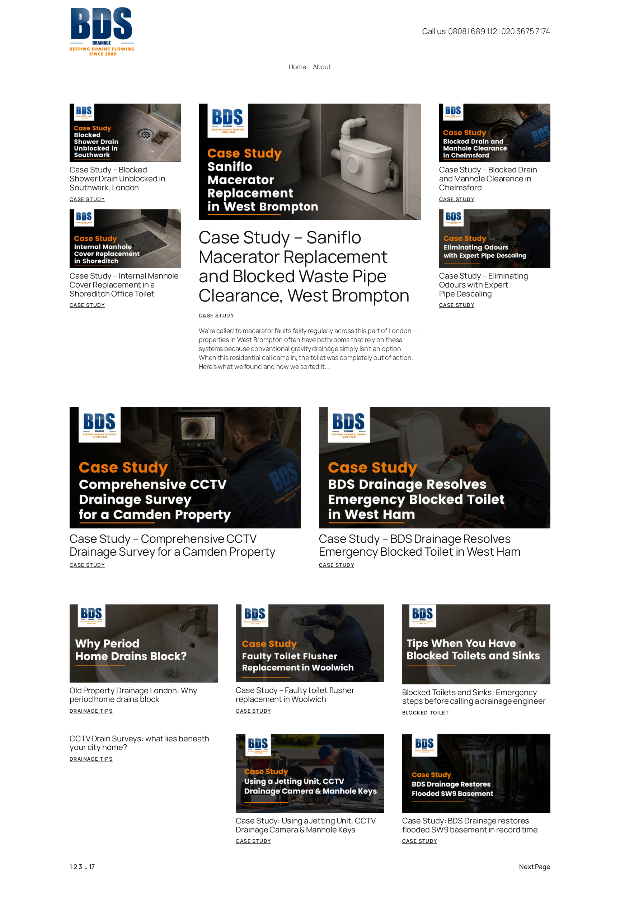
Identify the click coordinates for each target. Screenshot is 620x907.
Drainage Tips (91, 710)
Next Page (534, 866)
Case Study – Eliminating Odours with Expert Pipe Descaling (483, 284)
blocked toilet (425, 712)
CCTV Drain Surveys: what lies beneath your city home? (139, 743)
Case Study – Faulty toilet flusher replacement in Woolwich (295, 695)
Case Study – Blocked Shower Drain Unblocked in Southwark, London (117, 178)
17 (92, 866)
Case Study (87, 199)
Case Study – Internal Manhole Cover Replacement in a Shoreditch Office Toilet (124, 284)
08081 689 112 (472, 31)
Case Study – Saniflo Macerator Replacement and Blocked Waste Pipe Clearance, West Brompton (304, 266)
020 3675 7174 (525, 31)
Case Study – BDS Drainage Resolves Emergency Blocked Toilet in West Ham (419, 545)
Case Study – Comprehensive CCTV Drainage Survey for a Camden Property (173, 545)
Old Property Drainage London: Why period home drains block (133, 695)
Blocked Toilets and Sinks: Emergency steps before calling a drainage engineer (474, 697)
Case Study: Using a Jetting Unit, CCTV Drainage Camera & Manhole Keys (305, 825)
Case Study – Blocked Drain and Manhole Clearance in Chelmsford (488, 178)
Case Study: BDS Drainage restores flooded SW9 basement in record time (470, 825)
